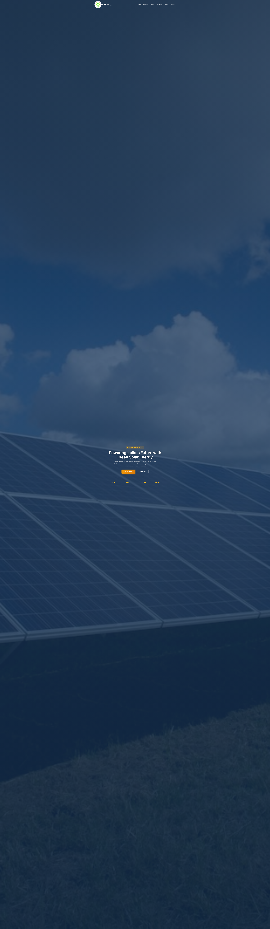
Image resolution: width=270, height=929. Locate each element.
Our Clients (159, 4)
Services (145, 4)
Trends (166, 4)
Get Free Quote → (128, 471)
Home (139, 4)
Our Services (142, 471)
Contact (173, 4)
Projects (152, 4)
